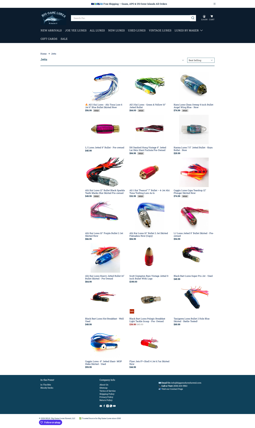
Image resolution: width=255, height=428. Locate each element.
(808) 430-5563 (180, 385)
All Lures (97, 30)
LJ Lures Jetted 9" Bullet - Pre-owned (104, 147)
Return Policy (105, 400)
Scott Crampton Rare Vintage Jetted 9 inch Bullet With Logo (148, 277)
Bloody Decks (46, 387)
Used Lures (137, 30)
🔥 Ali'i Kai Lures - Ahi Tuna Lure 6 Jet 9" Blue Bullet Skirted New (103, 106)
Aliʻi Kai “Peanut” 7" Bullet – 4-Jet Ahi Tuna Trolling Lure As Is (149, 191)
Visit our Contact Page (172, 388)
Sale (64, 38)
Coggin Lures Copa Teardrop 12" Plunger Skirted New (190, 191)
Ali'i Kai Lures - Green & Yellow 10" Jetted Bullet (147, 106)
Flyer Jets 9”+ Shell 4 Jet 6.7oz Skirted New (149, 362)
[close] (214, 3)
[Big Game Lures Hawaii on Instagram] (107, 406)
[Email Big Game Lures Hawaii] (100, 406)
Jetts (53, 54)
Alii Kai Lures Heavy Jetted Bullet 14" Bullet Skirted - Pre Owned (104, 277)
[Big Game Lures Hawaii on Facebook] (104, 406)
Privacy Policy (106, 397)
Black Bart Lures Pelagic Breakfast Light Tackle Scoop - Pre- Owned (147, 320)
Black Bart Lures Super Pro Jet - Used (193, 275)
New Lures (116, 30)
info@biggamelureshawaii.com (186, 382)
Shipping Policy (106, 394)
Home (43, 54)
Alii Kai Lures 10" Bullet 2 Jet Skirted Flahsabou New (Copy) (148, 234)
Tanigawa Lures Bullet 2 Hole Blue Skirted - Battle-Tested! (192, 320)
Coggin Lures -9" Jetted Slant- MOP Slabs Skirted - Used (103, 362)
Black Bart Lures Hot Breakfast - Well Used (104, 320)
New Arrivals (51, 30)
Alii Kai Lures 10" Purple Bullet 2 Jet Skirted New (104, 234)
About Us (103, 384)
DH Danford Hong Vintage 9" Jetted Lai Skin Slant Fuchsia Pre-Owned (147, 148)
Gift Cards (49, 38)
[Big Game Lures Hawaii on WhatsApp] (111, 406)
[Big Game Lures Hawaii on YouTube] (114, 406)
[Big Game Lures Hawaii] (53, 18)
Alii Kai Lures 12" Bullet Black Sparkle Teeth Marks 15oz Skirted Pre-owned (105, 191)
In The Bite (45, 384)
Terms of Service (107, 390)
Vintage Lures (160, 30)
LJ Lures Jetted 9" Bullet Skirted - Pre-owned (194, 234)
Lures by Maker (187, 30)
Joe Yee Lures (75, 30)
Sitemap (103, 387)
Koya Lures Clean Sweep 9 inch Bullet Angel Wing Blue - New (193, 106)
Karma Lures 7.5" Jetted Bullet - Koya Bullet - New (193, 148)
